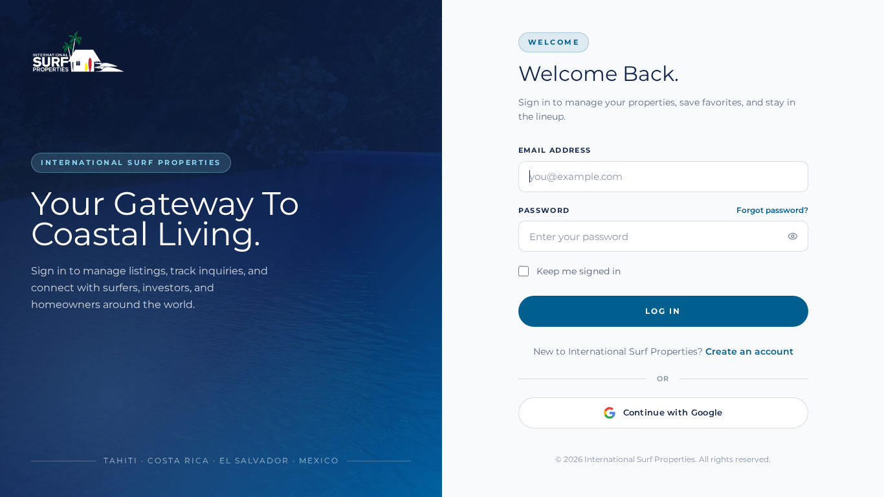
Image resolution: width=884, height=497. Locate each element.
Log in (663, 311)
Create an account (749, 351)
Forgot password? (772, 210)
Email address (554, 150)
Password (544, 210)
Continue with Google (673, 412)
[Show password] (793, 236)
